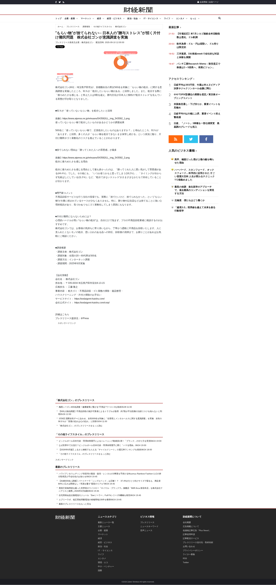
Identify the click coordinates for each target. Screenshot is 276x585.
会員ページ (213, 2)
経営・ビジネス (114, 18)
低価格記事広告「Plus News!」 (197, 530)
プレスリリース (72, 26)
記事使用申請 (189, 534)
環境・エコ (103, 562)
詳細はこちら (62, 314)
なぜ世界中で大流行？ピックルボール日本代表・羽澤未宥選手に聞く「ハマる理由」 (97, 445)
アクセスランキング (180, 78)
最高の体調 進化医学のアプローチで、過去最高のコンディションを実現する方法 (194, 190)
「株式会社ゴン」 (65, 400)
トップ (58, 18)
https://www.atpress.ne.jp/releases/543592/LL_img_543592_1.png (96, 118)
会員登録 (203, 2)
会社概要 (187, 522)
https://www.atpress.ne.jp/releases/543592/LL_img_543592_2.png (96, 157)
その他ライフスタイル (102, 26)
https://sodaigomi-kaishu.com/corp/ (92, 302)
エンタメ (180, 18)
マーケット (86, 18)
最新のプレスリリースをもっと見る (74, 504)
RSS (185, 558)
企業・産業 (70, 18)
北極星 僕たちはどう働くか (190, 200)
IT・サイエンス (151, 18)
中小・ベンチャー (106, 566)
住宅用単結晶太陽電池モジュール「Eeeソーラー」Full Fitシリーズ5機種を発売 (94, 495)
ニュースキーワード (149, 526)
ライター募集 (189, 554)
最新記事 (174, 27)
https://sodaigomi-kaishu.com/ (89, 298)
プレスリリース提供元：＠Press (72, 318)
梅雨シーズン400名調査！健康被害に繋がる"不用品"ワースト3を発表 (90, 407)
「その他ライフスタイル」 (70, 434)
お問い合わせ (189, 546)
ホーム (60, 26)
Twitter (186, 562)
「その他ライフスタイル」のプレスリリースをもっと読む (84, 454)
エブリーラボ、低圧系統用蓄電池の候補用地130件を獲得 (85, 499)
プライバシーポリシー (193, 550)
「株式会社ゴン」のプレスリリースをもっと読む (80, 426)
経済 (99, 18)
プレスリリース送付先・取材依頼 (198, 542)
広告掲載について (191, 526)
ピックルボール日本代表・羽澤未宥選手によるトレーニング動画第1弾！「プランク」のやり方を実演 (105, 441)
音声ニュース (146, 530)
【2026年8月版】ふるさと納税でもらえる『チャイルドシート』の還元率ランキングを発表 (100, 449)
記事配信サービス (191, 538)
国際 (100, 570)
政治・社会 (132, 18)
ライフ (167, 18)
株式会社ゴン (120, 26)
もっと (193, 18)
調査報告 (86, 26)
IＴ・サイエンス (105, 550)
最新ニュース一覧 (106, 522)
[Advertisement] (109, 363)
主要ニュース (104, 526)
